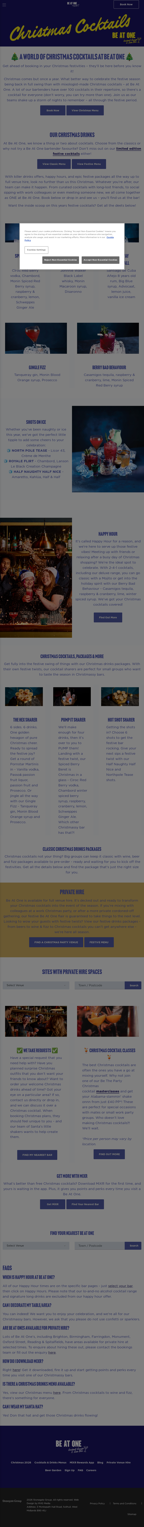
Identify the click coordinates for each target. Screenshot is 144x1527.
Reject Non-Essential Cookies (60, 259)
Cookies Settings (36, 250)
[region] (72, 246)
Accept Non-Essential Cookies (100, 259)
